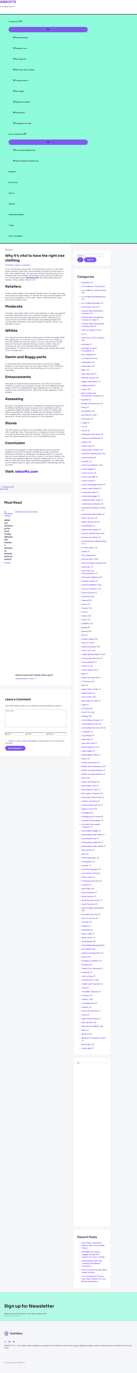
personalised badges (90, 831)
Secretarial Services (90, 914)
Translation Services (90, 992)
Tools (84, 988)
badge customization (90, 382)
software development (91, 953)
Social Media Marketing (25, 150)
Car (83, 427)
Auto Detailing (87, 354)
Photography (87, 862)
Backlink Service (88, 378)
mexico (84, 759)
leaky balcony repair (90, 701)
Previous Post (7, 487)
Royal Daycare (88, 896)
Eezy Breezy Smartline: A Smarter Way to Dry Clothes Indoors (93, 1245)
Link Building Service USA (92, 728)
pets (83, 854)
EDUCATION (13, 182)
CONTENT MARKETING (91, 454)
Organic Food (21, 48)
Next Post (5, 489)
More (84, 778)
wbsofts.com (26, 471)
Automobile (86, 362)
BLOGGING (86, 411)
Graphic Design (22, 38)
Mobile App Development (92, 766)
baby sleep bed (88, 374)
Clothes (85, 442)
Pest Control (87, 850)
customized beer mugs (91, 500)
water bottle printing (90, 1019)
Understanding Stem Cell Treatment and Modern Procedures (92, 1263)
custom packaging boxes (92, 484)
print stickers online (90, 873)
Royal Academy (88, 892)
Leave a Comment (22, 265)
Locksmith (86, 732)
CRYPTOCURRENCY (16, 236)
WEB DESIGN (87, 1022)
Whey (84, 1030)
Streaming (86, 965)
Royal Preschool (88, 904)
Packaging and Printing (91, 817)
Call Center (86, 419)
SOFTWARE (20, 91)
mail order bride (88, 743)
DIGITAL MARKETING (16, 134)
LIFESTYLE (86, 712)
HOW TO (32, 679)
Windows (85, 1034)
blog (83, 407)
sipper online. (87, 937)
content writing (88, 457)
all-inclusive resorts (89, 307)
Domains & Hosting (23, 123)
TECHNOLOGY (14, 21)
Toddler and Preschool (91, 984)
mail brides (86, 739)
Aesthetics (86, 282)
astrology (85, 344)
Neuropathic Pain (89, 786)
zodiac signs (86, 1048)
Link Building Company (91, 720)
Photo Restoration (89, 858)
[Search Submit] (80, 259)
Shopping (85, 930)
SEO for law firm (88, 918)
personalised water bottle (92, 835)
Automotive (86, 366)
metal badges (87, 751)
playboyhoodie (32, 278)
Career (84, 430)
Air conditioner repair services (94, 290)
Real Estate (86, 889)
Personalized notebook (91, 842)
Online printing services (91, 805)
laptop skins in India (90, 689)
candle (84, 423)
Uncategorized (87, 1003)
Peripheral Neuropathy (91, 820)
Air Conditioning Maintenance (93, 297)
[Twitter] (14, 1342)
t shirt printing (87, 976)
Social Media (87, 941)
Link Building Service (90, 724)
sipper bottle (87, 934)
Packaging (86, 813)
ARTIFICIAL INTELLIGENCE (25, 70)
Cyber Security (22, 80)
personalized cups (89, 838)
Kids (83, 685)
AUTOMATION (21, 59)
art (83, 334)
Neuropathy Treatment (91, 793)
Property (85, 885)
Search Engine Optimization (27, 161)
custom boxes (87, 473)
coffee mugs (87, 446)
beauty (84, 389)
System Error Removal (91, 968)
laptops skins (87, 693)
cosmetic (85, 461)
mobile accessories (89, 762)
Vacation (85, 1007)
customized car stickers (91, 504)
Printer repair (87, 877)
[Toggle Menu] (48, 29)
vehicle (84, 1015)
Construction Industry (90, 450)
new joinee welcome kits (91, 797)
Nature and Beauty (89, 782)
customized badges (89, 496)
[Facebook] (9, 1342)
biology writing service (91, 403)
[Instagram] (5, 1342)
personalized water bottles (92, 846)
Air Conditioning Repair (91, 303)
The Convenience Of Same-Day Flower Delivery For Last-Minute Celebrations (94, 1278)
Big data (85, 400)
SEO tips (85, 922)
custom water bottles (90, 488)
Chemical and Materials (91, 438)
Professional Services (90, 881)
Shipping (85, 926)
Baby (84, 370)
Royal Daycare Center (91, 900)
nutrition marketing (89, 801)
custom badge (87, 469)
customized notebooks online (93, 508)
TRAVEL (11, 225)
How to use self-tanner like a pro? (34, 675)
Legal (84, 705)
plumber (85, 865)
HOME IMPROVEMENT (16, 214)
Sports (84, 957)
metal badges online (90, 755)
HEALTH (11, 193)
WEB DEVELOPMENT (23, 102)
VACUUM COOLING (90, 1011)
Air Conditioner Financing (92, 286)
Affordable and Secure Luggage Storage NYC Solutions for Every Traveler (94, 1254)
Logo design (86, 735)
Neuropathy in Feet (89, 789)
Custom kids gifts (88, 477)
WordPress (20, 113)
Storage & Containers (90, 961)
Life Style (85, 708)
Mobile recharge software (92, 770)
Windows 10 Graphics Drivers (94, 1038)
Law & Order (87, 697)
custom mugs (87, 481)
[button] (20, 21)
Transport (86, 995)
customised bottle (89, 492)
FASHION (12, 204)
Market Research (89, 747)
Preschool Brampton (90, 869)
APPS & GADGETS (89, 330)
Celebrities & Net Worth (91, 434)
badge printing (87, 385)
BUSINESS (12, 172)
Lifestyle (85, 716)
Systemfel (86, 972)
